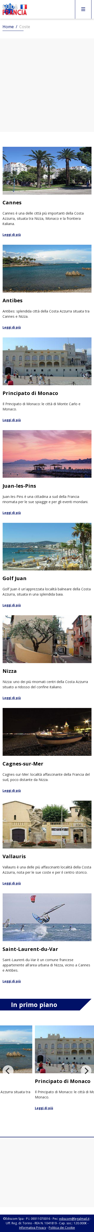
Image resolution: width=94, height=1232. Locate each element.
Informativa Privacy (32, 1228)
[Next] (85, 1070)
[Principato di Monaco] (47, 380)
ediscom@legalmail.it (74, 1219)
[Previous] (8, 1070)
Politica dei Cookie (62, 1228)
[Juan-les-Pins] (47, 472)
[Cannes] (47, 192)
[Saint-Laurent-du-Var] (47, 938)
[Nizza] (47, 657)
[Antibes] (47, 287)
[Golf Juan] (47, 565)
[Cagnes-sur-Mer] (47, 750)
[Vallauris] (47, 843)
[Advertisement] (47, 85)
